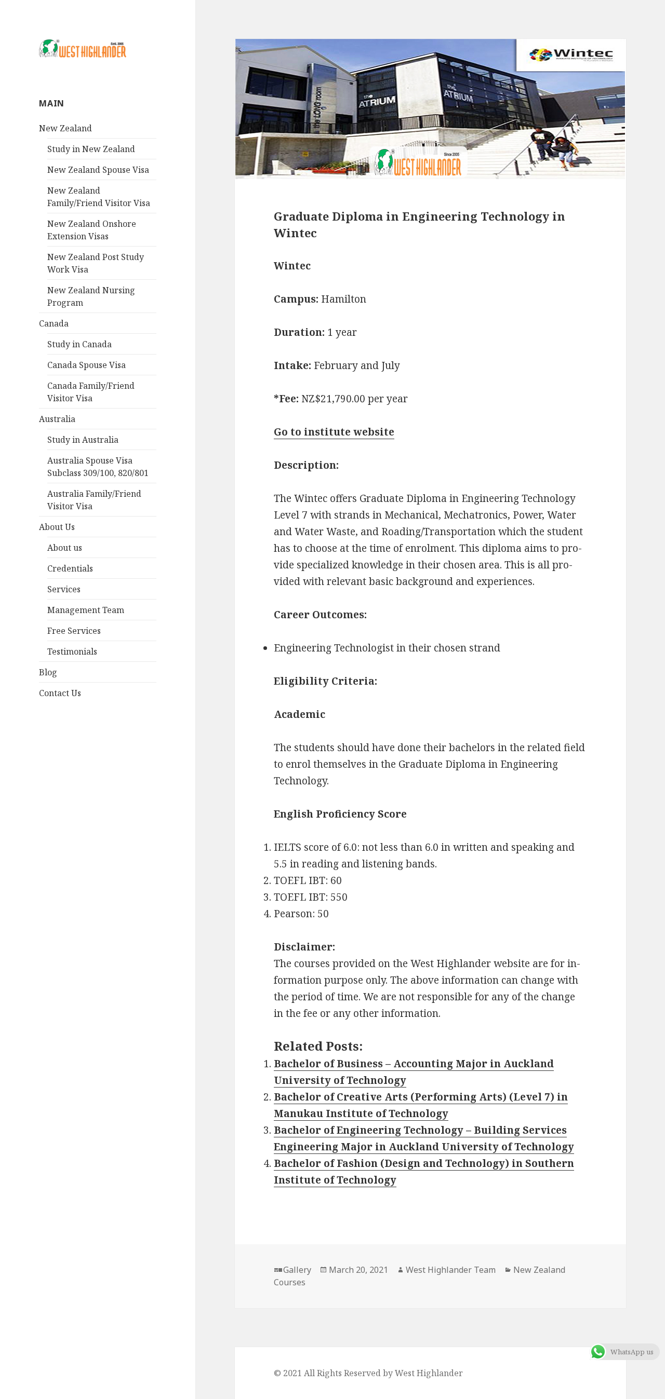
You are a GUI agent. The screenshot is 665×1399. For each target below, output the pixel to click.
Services (64, 589)
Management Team (85, 610)
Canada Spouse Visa (86, 365)
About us (64, 547)
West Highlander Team (451, 1269)
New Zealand (65, 128)
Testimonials (72, 651)
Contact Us (60, 693)
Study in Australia (82, 439)
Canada (54, 323)
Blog (48, 672)
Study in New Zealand (91, 149)
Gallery (297, 1269)
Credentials (70, 568)
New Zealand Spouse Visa (98, 169)
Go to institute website (334, 432)
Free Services (74, 630)
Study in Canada (79, 344)
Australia (57, 419)
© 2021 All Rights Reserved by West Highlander (368, 1373)
